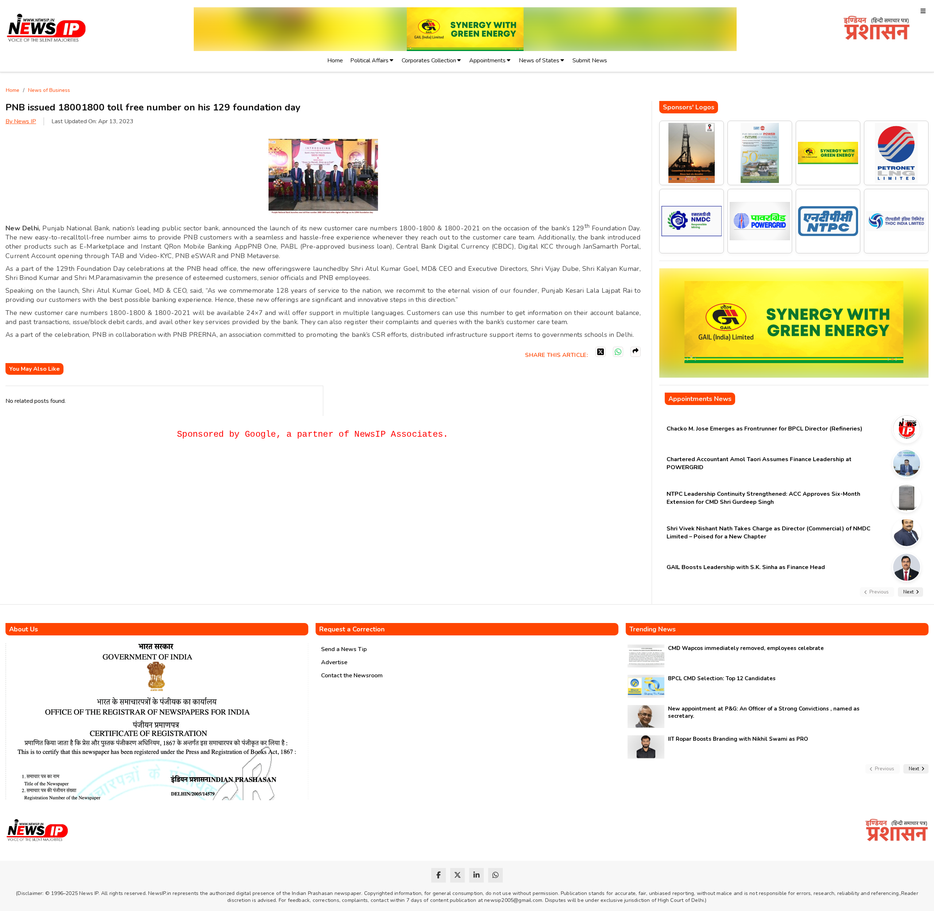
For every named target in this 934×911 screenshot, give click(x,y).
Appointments (487, 61)
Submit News (589, 61)
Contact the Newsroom (352, 675)
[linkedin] (476, 875)
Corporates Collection (429, 61)
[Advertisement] (138, 471)
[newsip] (46, 29)
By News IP (20, 121)
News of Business (49, 90)
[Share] (635, 352)
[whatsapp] (495, 875)
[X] (600, 352)
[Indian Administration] (876, 29)
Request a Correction (352, 629)
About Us (23, 629)
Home (335, 61)
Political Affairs (369, 61)
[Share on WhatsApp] (618, 352)
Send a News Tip (344, 649)
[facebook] (438, 875)
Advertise (334, 662)
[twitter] (457, 875)
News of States (539, 61)
